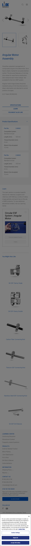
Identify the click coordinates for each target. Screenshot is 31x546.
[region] (15, 530)
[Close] (29, 516)
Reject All (15, 537)
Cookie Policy (21, 529)
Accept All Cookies (15, 542)
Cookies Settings (15, 532)
